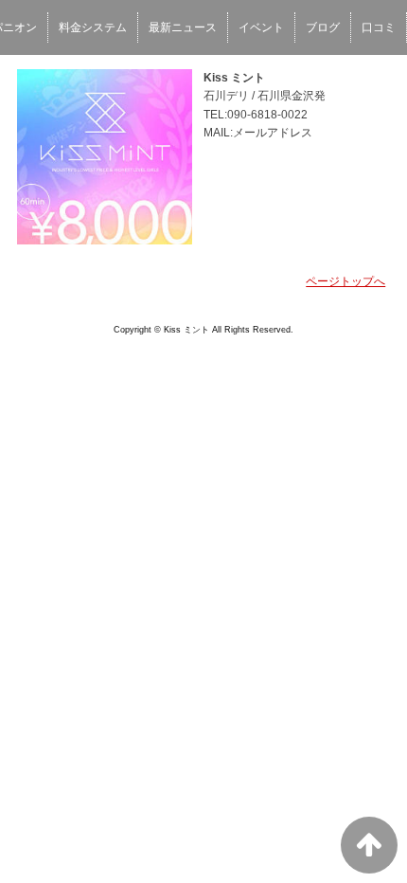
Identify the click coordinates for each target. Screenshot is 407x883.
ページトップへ (345, 281)
